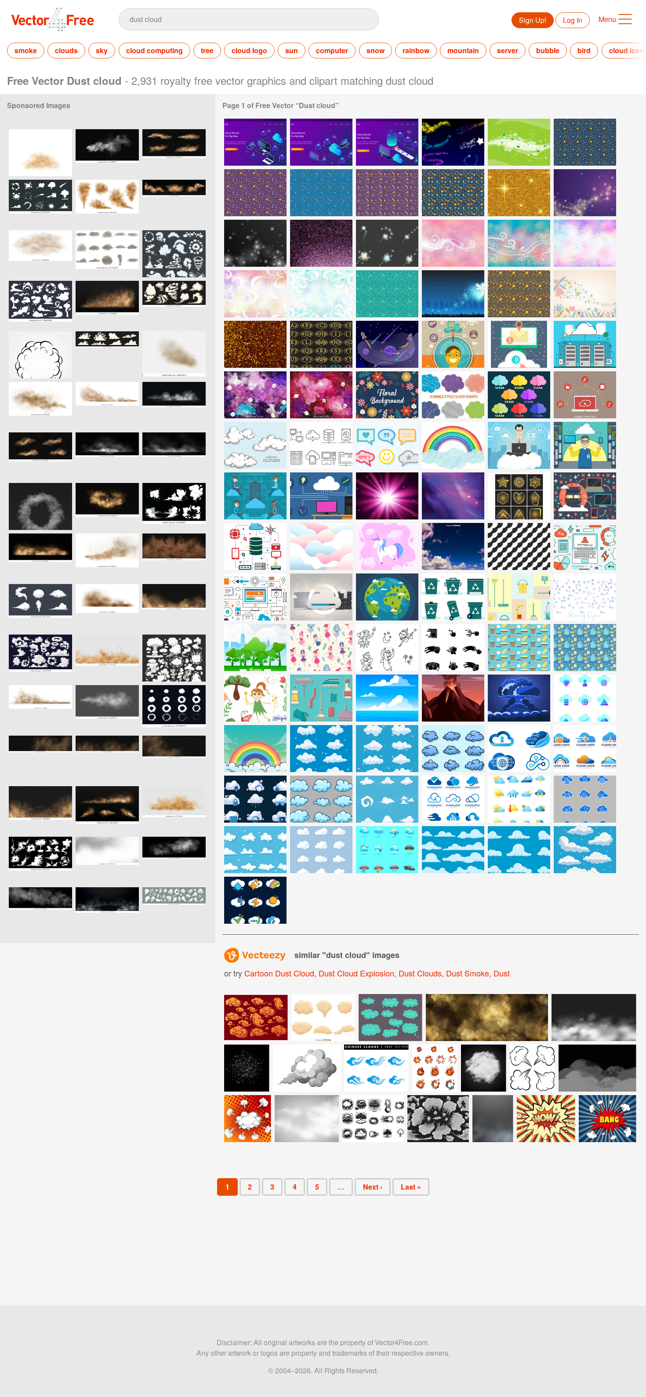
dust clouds (420, 973)
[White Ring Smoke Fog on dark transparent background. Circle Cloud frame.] (40, 506)
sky (102, 50)
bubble (547, 50)
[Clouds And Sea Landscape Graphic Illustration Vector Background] (387, 698)
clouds (66, 50)
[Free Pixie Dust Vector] (453, 142)
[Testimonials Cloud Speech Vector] (387, 445)
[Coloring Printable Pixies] (387, 647)
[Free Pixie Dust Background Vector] (585, 293)
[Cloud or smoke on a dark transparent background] (483, 1068)
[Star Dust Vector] (585, 192)
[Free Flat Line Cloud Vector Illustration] (255, 596)
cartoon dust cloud (279, 973)
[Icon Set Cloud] (387, 748)
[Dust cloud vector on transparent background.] (174, 354)
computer (332, 50)
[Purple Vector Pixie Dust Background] (585, 243)
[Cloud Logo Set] (585, 748)
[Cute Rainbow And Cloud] (255, 748)
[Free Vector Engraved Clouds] (255, 445)
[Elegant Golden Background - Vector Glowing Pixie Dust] (255, 344)
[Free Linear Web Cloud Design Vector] (585, 546)
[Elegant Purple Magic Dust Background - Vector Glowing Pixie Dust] (321, 243)
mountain (463, 50)
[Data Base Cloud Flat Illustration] (585, 495)
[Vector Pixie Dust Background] (519, 192)
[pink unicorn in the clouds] (387, 546)
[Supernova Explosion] (387, 495)
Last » (411, 1187)
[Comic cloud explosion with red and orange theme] (247, 1118)
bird (584, 50)
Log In (572, 20)
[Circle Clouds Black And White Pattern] (519, 546)
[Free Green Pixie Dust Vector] (387, 293)
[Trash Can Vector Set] (453, 596)
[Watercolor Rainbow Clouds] (453, 445)
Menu (607, 19)
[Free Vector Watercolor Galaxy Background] (255, 394)
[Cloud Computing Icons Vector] (321, 445)
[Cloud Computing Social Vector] (585, 394)
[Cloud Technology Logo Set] (519, 748)
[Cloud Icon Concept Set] (255, 900)
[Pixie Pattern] (321, 647)
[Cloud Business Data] (585, 698)
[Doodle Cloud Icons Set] (453, 748)
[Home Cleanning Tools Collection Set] (321, 698)
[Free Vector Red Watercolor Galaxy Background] (321, 394)
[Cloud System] (519, 344)
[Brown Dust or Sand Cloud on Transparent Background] (40, 253)
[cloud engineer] (453, 344)
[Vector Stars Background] (585, 596)
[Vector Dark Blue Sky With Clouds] (453, 546)
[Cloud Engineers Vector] (321, 495)
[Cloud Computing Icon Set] (255, 799)
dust (502, 973)
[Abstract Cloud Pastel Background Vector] (321, 546)
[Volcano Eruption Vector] (453, 698)
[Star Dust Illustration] (255, 243)
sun (291, 50)
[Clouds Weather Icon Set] (387, 849)
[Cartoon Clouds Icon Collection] (585, 849)
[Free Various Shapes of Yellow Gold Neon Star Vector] (519, 495)
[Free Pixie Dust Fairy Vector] (453, 293)
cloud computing (154, 50)
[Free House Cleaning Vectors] (519, 596)
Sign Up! (532, 20)
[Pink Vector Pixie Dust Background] (255, 293)
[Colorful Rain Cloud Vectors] (519, 394)
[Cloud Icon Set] (321, 748)
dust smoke (467, 973)
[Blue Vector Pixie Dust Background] (321, 293)
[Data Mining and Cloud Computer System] (321, 596)
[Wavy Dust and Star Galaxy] (453, 495)
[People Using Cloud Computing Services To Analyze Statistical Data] (255, 142)
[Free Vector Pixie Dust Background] (453, 243)
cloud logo (249, 50)
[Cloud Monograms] (321, 344)
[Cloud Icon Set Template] (387, 799)
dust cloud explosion (356, 973)
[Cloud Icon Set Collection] (255, 849)
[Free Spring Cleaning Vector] (519, 647)
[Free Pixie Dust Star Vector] (519, 293)
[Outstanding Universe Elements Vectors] (387, 344)
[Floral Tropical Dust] (387, 394)
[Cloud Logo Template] (453, 799)
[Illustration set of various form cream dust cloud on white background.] (323, 1017)
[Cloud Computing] (585, 344)
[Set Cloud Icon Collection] (321, 849)
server (507, 50)
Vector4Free (53, 19)
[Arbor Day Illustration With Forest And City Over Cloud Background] (255, 647)
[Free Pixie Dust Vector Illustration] (387, 243)
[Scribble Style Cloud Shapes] (453, 394)
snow (376, 50)
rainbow (416, 50)
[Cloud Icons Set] (321, 799)
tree (207, 50)
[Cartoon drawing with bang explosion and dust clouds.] (607, 1118)
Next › (372, 1187)
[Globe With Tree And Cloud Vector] (387, 596)
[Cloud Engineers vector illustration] (519, 445)
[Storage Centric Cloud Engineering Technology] (255, 546)
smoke (26, 50)
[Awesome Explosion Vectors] (519, 698)
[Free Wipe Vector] (453, 647)
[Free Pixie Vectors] (255, 698)
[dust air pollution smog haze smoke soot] (107, 253)
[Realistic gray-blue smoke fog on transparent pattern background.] (492, 1118)
